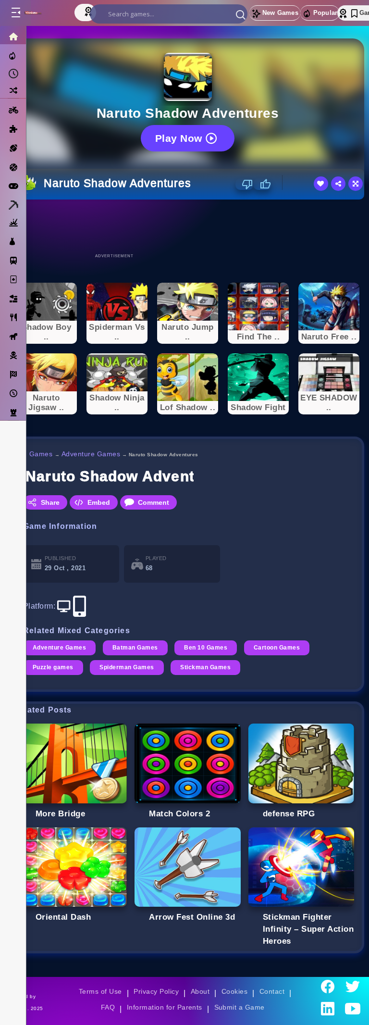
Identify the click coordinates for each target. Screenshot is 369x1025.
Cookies (234, 991)
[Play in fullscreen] (355, 183)
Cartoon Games (277, 647)
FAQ (108, 1007)
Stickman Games (205, 667)
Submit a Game (239, 1007)
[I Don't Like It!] (244, 184)
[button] (240, 14)
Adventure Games (91, 454)
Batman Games (135, 647)
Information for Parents (164, 1007)
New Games (280, 12)
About (200, 991)
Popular (325, 12)
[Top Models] (89, 11)
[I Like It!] (262, 184)
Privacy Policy (156, 991)
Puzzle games (53, 667)
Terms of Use (100, 991)
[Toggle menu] (15, 13)
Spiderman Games (126, 667)
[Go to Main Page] (42, 13)
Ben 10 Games (205, 647)
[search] (168, 14)
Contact (271, 991)
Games (41, 454)
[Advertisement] (188, 226)
